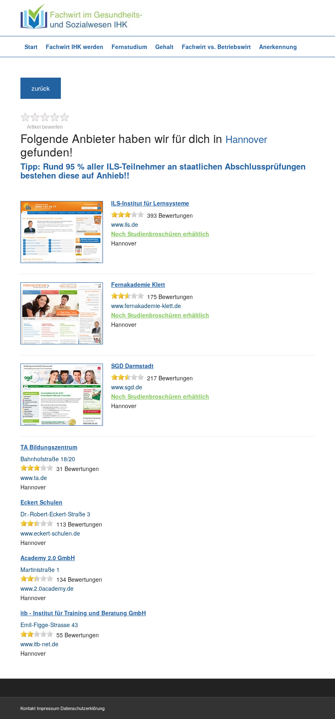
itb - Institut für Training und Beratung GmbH (83, 613)
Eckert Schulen (41, 502)
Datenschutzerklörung (82, 708)
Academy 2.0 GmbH (47, 558)
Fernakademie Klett (138, 284)
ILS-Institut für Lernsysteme (150, 203)
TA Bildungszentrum (48, 447)
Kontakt (28, 708)
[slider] (127, 214)
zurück (40, 88)
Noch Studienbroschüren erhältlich (160, 234)
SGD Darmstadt (132, 366)
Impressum (48, 708)
